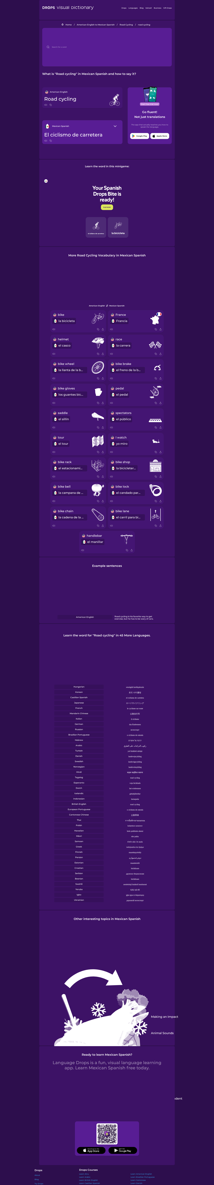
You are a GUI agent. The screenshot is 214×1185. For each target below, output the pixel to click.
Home (69, 25)
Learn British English (88, 1180)
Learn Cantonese (138, 1180)
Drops (123, 8)
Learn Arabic (84, 1177)
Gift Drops (167, 8)
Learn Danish (136, 1183)
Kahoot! (149, 8)
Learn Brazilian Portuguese (143, 1177)
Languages (133, 8)
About (37, 1175)
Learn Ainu (84, 1174)
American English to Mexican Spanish (96, 25)
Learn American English (141, 1174)
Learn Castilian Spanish (89, 1183)
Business (157, 8)
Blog (142, 8)
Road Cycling (126, 25)
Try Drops (39, 1184)
